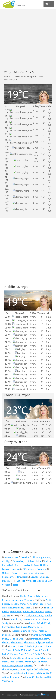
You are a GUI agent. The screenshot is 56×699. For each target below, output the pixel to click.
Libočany (6, 569)
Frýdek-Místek (43, 623)
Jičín (38, 596)
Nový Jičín (15, 627)
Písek (49, 604)
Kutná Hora (45, 658)
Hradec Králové (27, 596)
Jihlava (31, 673)
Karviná (5, 627)
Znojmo (6, 615)
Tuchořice (20, 581)
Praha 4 (44, 650)
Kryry (17, 565)
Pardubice (46, 635)
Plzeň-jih (6, 642)
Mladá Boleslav (17, 661)
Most (22, 669)
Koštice (47, 561)
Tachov (49, 642)
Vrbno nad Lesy (44, 581)
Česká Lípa (16, 619)
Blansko (49, 607)
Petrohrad (38, 573)
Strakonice (18, 607)
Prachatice (7, 607)
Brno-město (15, 611)
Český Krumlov (20, 604)
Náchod (44, 596)
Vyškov (48, 611)
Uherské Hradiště (43, 677)
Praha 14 (10, 650)
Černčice (25, 557)
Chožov (46, 557)
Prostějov (42, 631)
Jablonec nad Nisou (31, 619)
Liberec (45, 619)
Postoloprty (7, 577)
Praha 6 (14, 654)
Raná (19, 577)
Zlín (11, 681)
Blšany (15, 557)
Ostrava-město (35, 627)
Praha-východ (41, 661)
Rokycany (40, 642)
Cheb (28, 615)
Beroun (21, 658)
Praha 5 (5, 654)
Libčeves (35, 565)
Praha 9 (38, 654)
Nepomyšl (41, 569)
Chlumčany (37, 557)
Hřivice (38, 561)
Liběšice (44, 565)
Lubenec (15, 569)
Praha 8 (30, 654)
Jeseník (16, 631)
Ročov (25, 577)
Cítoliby (5, 561)
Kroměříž (29, 677)
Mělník (5, 661)
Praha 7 (22, 654)
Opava (24, 627)
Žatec (15, 585)
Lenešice (26, 565)
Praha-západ (8, 665)
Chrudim (36, 635)
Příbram (19, 665)
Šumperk (6, 635)
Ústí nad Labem (41, 669)
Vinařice (32, 581)
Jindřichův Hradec (37, 604)
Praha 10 (22, 646)
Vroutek (6, 585)
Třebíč (49, 673)
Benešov (13, 658)
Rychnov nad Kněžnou (12, 600)
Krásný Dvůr (8, 565)
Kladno (29, 658)
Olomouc (25, 631)
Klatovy (45, 639)
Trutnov (28, 600)
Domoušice (18, 561)
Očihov (5, 573)
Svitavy (5, 639)
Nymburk (29, 661)
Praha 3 (36, 650)
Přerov (34, 631)
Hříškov (30, 561)
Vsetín (5, 681)
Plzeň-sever (29, 642)
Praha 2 (28, 650)
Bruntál (32, 623)
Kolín (36, 658)
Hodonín (39, 611)
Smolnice (44, 577)
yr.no (39, 695)
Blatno (7, 557)
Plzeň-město (17, 642)
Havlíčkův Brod (20, 673)
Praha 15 (19, 650)
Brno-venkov (28, 611)
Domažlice (36, 639)
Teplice (29, 669)
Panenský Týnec (19, 573)
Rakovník (28, 665)
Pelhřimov (40, 673)
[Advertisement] (28, 40)
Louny (16, 669)
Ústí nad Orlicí (16, 639)
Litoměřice (7, 669)
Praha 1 (13, 646)
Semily (5, 623)
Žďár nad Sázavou (10, 677)
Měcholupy (28, 569)
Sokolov (48, 615)
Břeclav (5, 611)
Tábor (27, 607)
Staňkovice (7, 581)
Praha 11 (31, 646)
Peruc (30, 573)
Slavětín (35, 577)
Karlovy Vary (37, 615)
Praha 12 (40, 646)
